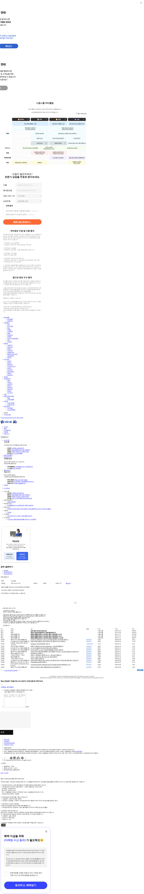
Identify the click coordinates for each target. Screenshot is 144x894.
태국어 (9, 368)
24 (9, 670)
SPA (8, 340)
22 (6, 670)
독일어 (9, 349)
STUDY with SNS (39, 133)
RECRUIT (7, 406)
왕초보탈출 (15, 450)
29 (15, 670)
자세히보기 (35, 211)
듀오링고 (10, 335)
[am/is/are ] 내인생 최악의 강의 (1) (40, 644)
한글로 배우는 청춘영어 (21, 162)
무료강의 (10, 509)
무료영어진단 (8, 457)
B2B (8, 398)
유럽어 (6, 343)
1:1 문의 (18, 516)
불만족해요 (10, 687)
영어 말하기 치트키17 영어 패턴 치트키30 (30, 128)
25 (10, 670)
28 (14, 670)
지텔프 (9, 329)
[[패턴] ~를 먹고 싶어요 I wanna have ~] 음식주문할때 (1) (47, 646)
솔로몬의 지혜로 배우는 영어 (77, 162)
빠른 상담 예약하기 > (22, 222)
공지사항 (10, 516)
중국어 (9, 363)
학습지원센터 (8, 572)
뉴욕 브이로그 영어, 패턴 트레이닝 (77, 143)
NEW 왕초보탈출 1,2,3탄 (30, 123)
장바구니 (27, 519)
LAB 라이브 (10, 404)
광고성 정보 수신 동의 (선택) (16, 214)
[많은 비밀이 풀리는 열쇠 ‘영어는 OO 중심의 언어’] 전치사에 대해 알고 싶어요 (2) (54, 660)
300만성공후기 (8, 455)
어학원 (6, 401)
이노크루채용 (11, 409)
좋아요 (68, 583)
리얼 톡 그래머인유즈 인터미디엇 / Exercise (58, 152)
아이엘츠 (10, 331)
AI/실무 (9, 341)
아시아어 (6, 359)
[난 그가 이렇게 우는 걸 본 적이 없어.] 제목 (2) (44, 648)
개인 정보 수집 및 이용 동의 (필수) (18, 211)
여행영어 (39, 162)
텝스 (8, 328)
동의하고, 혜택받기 (25, 885)
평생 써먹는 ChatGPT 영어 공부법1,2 (67, 133)
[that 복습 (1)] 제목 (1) (37, 653)
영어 (8, 380)
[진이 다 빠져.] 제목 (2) (37, 658)
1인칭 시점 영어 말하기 (58, 138)
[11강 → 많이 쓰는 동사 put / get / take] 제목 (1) (44, 657)
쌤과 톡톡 (32, 509)
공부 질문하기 (17, 481)
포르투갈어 (10, 356)
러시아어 (10, 350)
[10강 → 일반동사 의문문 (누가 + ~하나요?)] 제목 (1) (46, 655)
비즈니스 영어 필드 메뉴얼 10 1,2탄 (49, 148)
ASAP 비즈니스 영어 (72, 148)
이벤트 (6, 485)
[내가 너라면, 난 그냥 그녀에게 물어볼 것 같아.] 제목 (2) (47, 650)
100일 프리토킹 (16, 451)
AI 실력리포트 (28, 466)
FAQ (24, 483)
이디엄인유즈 (76, 138)
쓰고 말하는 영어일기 (58, 157)
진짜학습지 (7, 378)
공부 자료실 (24, 480)
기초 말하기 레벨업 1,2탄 (58, 123)
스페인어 (10, 345)
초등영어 (10, 321)
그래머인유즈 (25, 451)
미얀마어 (10, 370)
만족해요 (3, 687)
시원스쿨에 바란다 (26, 516)
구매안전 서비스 (9, 744)
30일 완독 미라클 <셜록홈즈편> (77, 157)
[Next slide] (25, 758)
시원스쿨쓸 (10, 399)
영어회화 (6, 317)
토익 (8, 324)
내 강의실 (7, 488)
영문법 (9, 336)
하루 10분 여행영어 (24, 450)
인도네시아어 (11, 366)
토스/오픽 (10, 326)
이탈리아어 (10, 352)
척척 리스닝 (40, 138)
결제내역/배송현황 (18, 519)
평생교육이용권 (27, 498)
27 (13, 670)
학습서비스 (7, 470)
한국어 (6, 377)
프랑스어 (10, 347)
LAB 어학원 (10, 403)
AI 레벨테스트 (20, 466)
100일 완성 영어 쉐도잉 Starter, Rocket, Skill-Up (67, 128)
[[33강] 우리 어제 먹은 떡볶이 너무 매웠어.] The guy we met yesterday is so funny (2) (54, 651)
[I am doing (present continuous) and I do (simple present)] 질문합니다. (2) (51, 664)
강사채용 (10, 408)
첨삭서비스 (30, 481)
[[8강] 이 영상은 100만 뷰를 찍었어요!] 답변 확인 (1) (46, 667)
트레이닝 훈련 (58, 143)
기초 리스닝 (40, 143)
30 (17, 670)
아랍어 (9, 373)
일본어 (9, 361)
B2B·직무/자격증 (9, 396)
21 (5, 670)
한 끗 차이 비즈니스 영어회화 (30, 148)
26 (11, 670)
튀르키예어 (10, 371)
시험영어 (6, 322)
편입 (5, 394)
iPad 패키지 (20, 448)
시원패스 (14, 448)
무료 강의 (17, 480)
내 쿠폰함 (33, 519)
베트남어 (10, 364)
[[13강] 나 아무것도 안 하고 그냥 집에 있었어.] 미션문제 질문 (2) (49, 639)
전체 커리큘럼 (18, 483)
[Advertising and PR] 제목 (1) (39, 662)
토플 (8, 333)
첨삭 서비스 (38, 509)
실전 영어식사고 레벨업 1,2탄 (76, 123)
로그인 (6, 426)
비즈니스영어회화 (17, 453)
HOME (6, 570)
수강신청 (6, 440)
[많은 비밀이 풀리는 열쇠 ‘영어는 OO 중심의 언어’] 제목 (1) (48, 641)
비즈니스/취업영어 (12, 338)
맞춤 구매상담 (16, 468)
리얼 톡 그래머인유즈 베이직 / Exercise (39, 152)
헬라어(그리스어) (12, 354)
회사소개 (6, 739)
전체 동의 (9, 206)
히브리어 (10, 375)
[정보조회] (79, 751)
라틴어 (9, 357)
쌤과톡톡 (24, 481)
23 (7, 670)
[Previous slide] (5, 758)
